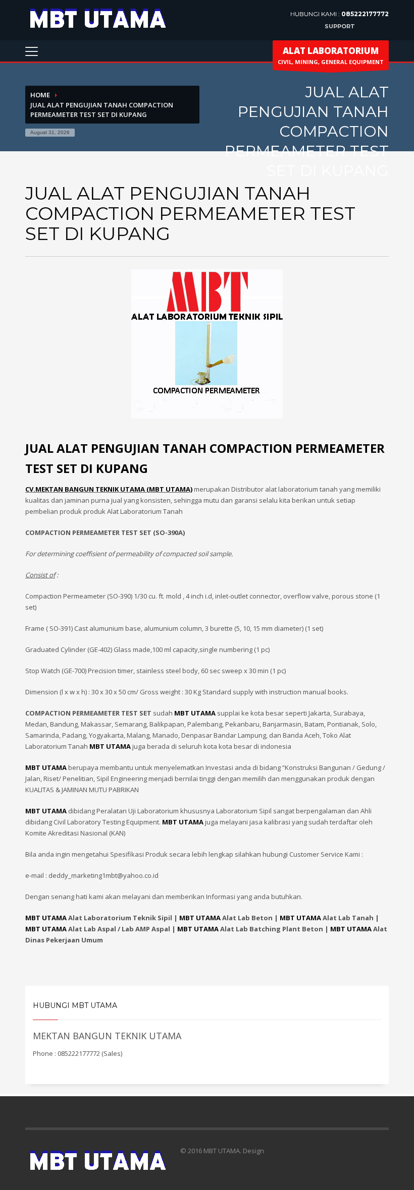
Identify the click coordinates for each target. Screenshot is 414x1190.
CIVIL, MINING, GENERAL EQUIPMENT (331, 55)
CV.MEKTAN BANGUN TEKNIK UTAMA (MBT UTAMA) (108, 489)
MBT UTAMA (46, 917)
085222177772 (365, 14)
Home (40, 94)
